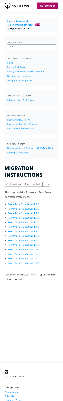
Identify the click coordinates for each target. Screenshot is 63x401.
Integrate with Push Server (20, 100)
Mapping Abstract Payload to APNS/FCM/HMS (30, 148)
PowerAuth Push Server (22, 24)
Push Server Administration (21, 128)
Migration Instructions (18, 76)
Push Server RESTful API (19, 120)
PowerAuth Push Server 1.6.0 (23, 218)
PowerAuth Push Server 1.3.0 (23, 231)
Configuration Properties (19, 80)
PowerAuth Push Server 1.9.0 (23, 204)
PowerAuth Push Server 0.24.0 (24, 249)
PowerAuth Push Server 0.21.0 (24, 263)
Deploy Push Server (16, 67)
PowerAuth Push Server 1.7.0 (23, 213)
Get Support (47, 6)
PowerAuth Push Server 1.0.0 (23, 245)
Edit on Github (15, 184)
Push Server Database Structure (23, 124)
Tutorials (9, 396)
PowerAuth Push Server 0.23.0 (24, 254)
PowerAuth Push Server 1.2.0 (23, 236)
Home (10, 21)
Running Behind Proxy (18, 152)
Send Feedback (33, 184)
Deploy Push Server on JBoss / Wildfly (25, 71)
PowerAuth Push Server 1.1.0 (23, 240)
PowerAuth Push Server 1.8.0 (23, 209)
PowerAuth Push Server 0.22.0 (24, 258)
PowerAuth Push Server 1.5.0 (23, 222)
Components (22, 21)
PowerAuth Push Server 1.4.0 (23, 227)
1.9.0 (11, 47)
